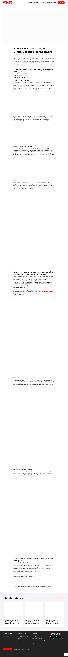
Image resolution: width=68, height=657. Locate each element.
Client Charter (6, 636)
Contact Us (53, 2)
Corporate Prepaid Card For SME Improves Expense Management (33, 621)
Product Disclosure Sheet (23, 636)
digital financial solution (30, 586)
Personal (31, 2)
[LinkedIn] (59, 634)
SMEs (41, 587)
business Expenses (20, 586)
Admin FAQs (20, 638)
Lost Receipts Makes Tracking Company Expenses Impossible (12, 621)
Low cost (51, 586)
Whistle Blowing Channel (37, 638)
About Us (34, 634)
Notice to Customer (36, 643)
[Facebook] (52, 634)
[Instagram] (54, 634)
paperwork (30, 587)
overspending (25, 587)
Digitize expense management (42, 586)
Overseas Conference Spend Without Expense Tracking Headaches (53, 621)
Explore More (59, 598)
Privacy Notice (35, 636)
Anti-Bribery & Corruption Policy (38, 640)
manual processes (17, 587)
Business (36, 2)
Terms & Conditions (7, 634)
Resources (42, 2)
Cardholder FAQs (21, 640)
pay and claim (36, 587)
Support (48, 2)
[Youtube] (57, 634)
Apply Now (61, 2)
